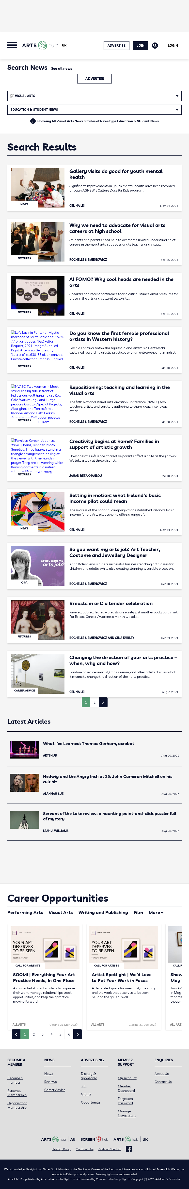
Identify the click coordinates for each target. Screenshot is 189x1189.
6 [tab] (69, 1034)
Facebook (129, 1149)
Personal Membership (17, 1092)
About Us (162, 1073)
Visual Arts (61, 912)
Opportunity (90, 1102)
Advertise (94, 78)
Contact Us (163, 1081)
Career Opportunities (57, 898)
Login (173, 45)
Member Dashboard (126, 1088)
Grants (86, 1094)
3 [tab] (43, 1034)
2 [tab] (34, 1034)
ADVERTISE (117, 45)
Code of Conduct (109, 1149)
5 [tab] (60, 1034)
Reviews (50, 1081)
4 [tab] (51, 1034)
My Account (127, 1078)
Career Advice (54, 1090)
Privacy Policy (61, 1149)
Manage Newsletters (127, 1113)
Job (83, 1086)
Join (140, 45)
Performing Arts (25, 912)
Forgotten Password (125, 1100)
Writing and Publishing (103, 912)
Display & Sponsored (89, 1075)
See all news (61, 68)
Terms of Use (85, 1149)
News (48, 1073)
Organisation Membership (17, 1105)
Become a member (15, 1080)
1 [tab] (25, 1034)
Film (138, 912)
